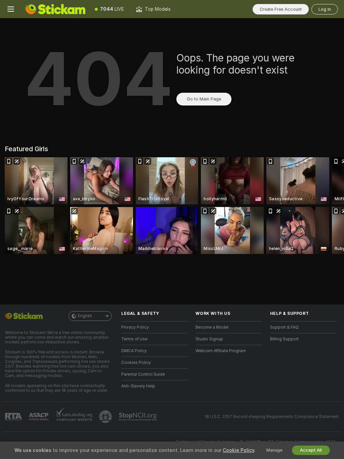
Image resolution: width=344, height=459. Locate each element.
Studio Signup (209, 339)
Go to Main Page (204, 98)
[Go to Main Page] (55, 9)
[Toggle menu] (11, 9)
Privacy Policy (135, 327)
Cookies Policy (136, 362)
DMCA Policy (134, 350)
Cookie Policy (238, 450)
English (85, 316)
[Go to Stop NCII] (138, 417)
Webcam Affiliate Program (221, 350)
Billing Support (284, 339)
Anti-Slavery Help (138, 386)
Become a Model (212, 327)
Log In (324, 9)
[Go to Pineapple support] (106, 416)
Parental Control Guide (143, 374)
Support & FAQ (284, 327)
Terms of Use (134, 339)
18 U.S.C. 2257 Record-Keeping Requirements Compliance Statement (272, 416)
